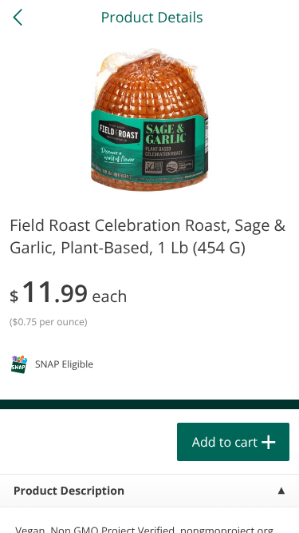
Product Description (69, 491)
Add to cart (225, 442)
